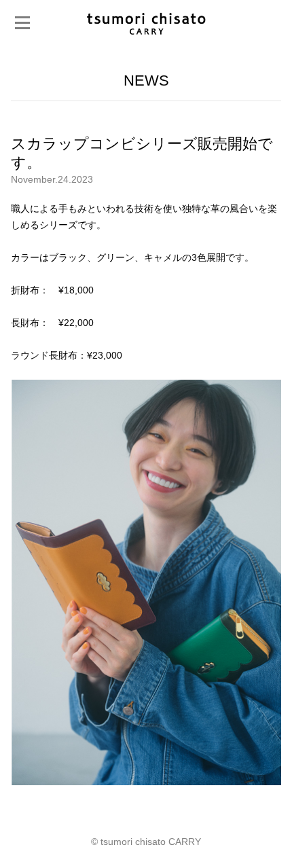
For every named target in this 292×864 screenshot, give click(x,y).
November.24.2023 (52, 179)
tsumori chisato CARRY (146, 22)
